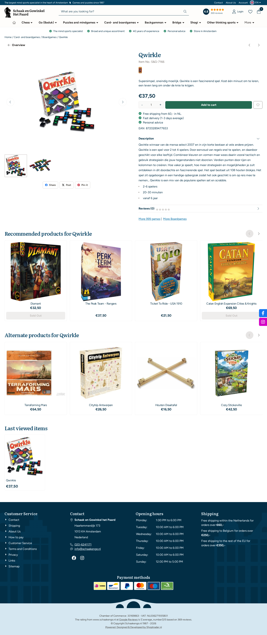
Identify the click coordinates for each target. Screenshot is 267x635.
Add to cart (208, 105)
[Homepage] (14, 22)
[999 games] (140, 72)
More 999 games (149, 219)
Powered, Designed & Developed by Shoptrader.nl (133, 627)
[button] (255, 2)
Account (243, 2)
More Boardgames (175, 219)
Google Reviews (128, 619)
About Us (231, 2)
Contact (218, 2)
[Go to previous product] (249, 45)
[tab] (200, 138)
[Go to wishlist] (250, 11)
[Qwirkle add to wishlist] (257, 105)
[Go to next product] (258, 45)
